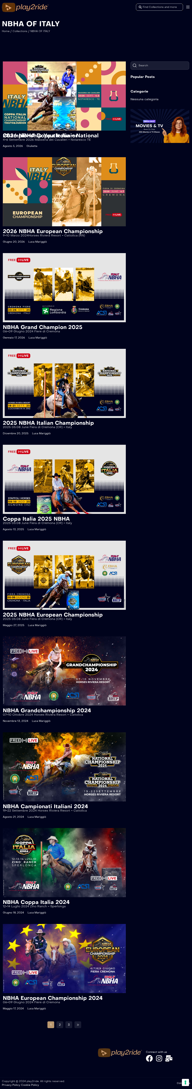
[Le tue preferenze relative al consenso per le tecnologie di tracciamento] (185, 1082)
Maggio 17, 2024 (13, 1008)
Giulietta (31, 146)
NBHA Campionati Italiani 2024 (45, 806)
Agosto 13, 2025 (13, 529)
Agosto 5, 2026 (13, 146)
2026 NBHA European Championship (53, 231)
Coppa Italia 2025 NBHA (36, 519)
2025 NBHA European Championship (53, 614)
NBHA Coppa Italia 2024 (36, 902)
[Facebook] (149, 1058)
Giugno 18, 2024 (13, 912)
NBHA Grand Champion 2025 (42, 327)
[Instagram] (159, 1058)
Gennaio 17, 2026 (14, 337)
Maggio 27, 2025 (13, 625)
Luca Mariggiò (37, 241)
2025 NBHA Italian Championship (48, 423)
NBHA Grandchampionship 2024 (47, 710)
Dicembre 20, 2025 (15, 433)
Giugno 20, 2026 (14, 241)
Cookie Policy (30, 1085)
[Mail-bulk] (168, 1058)
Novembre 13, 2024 (15, 721)
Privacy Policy (11, 1085)
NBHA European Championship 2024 (53, 998)
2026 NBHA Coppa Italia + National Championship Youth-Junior (51, 135)
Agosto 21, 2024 (13, 816)
